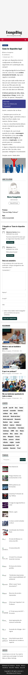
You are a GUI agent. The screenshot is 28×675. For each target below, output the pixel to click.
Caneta (21, 408)
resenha (18, 442)
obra (21, 434)
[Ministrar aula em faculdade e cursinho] (14, 336)
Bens (16, 408)
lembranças (6, 431)
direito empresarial (8, 419)
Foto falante (21, 428)
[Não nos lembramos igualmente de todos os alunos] (14, 384)
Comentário (6, 270)
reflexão (17, 439)
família (4, 428)
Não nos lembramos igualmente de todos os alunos (13, 395)
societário (5, 448)
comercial (5, 410)
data (11, 413)
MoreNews (10, 673)
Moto (11, 434)
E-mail (4, 298)
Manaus (22, 431)
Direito (18, 665)
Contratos (20, 410)
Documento (18, 419)
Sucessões (12, 448)
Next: (8, 217)
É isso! (19, 448)
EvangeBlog (14, 32)
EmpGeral (5, 425)
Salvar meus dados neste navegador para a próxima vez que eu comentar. (14, 313)
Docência (5, 45)
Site (3, 305)
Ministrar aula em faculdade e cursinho (11, 347)
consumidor (13, 410)
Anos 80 (11, 667)
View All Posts (14, 203)
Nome (4, 292)
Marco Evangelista (8, 52)
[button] (2, 39)
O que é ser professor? (9, 371)
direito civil (6, 416)
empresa (12, 425)
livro (17, 431)
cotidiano (5, 413)
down (11, 422)
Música (23, 665)
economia (16, 422)
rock (17, 445)
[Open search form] (25, 39)
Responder (10, 242)
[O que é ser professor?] (14, 361)
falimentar (18, 425)
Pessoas (17, 436)
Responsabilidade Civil (8, 445)
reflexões (5, 442)
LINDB (12, 431)
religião (12, 442)
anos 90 (11, 408)
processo (11, 439)
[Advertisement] (14, 14)
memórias (5, 434)
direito (15, 413)
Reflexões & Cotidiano (8, 665)
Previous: (10, 211)
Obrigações (10, 436)
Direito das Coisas (15, 416)
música (16, 434)
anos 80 (5, 408)
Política (5, 439)
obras (4, 436)
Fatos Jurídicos (12, 428)
